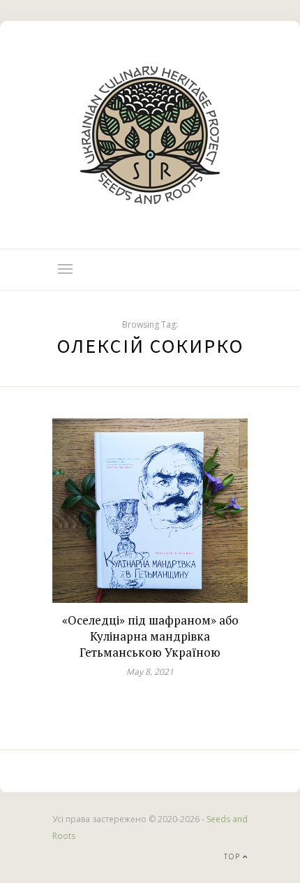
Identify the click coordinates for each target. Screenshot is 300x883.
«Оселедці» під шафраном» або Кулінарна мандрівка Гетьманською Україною (150, 636)
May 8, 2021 (150, 672)
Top (233, 856)
